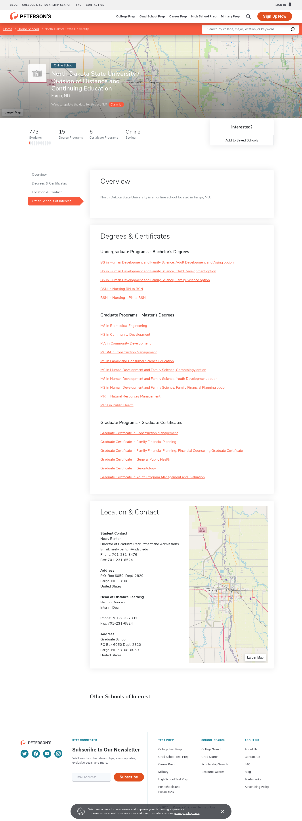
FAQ (79, 4)
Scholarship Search (214, 764)
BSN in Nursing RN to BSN (121, 288)
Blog (14, 4)
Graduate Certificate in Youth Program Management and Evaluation (152, 477)
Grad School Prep (152, 16)
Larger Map (13, 112)
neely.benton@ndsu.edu (129, 549)
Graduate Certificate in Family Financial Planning (138, 441)
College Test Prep (170, 749)
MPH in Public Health (117, 405)
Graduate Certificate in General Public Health (135, 459)
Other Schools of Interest (51, 201)
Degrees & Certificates (49, 183)
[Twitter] (25, 754)
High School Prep (203, 16)
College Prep (125, 16)
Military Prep (230, 16)
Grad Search (209, 757)
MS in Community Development (125, 334)
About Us (251, 749)
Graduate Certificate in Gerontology (128, 468)
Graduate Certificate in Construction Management (139, 433)
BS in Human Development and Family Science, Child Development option (158, 271)
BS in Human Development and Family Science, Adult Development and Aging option (167, 262)
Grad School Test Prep (173, 757)
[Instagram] (58, 754)
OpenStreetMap (272, 37)
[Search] (248, 16)
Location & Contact (47, 192)
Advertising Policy (257, 787)
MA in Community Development (125, 343)
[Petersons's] (30, 16)
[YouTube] (47, 754)
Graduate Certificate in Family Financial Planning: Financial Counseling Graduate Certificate (171, 450)
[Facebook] (36, 754)
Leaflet (250, 37)
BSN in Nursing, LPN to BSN (123, 297)
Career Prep (178, 16)
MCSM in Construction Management (128, 352)
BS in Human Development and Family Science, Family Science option (155, 280)
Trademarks (253, 779)
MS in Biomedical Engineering (123, 325)
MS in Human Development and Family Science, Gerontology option (153, 369)
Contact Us (252, 757)
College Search (211, 749)
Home (7, 29)
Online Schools (28, 29)
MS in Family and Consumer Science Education (137, 361)
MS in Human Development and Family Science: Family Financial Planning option (163, 387)
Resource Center (212, 772)
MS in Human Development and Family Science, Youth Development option (159, 378)
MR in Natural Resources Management (130, 396)
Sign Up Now (274, 16)
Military (163, 772)
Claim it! (116, 104)
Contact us (95, 4)
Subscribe (129, 777)
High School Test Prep (173, 779)
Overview (39, 174)
